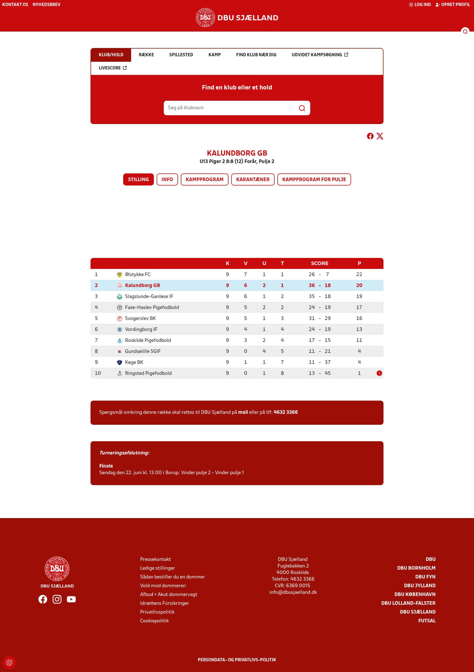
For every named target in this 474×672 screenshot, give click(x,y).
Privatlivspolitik (157, 612)
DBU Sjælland (418, 612)
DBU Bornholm (416, 568)
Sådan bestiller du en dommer (172, 577)
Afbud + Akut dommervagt (168, 594)
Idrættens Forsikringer (164, 603)
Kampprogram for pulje (314, 180)
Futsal (427, 621)
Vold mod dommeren (163, 586)
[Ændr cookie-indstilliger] (9, 662)
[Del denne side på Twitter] (379, 137)
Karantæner (253, 180)
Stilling (138, 180)
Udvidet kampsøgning (317, 55)
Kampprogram (205, 180)
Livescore (110, 68)
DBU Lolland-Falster (408, 603)
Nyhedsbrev (46, 5)
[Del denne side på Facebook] (370, 137)
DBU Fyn (425, 577)
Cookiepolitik (154, 621)
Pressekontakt (155, 559)
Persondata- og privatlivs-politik (237, 660)
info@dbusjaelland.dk (293, 592)
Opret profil (455, 5)
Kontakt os (15, 5)
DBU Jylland (420, 586)
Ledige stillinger (157, 568)
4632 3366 (286, 412)
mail (243, 412)
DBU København (415, 594)
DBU (431, 559)
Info (167, 180)
